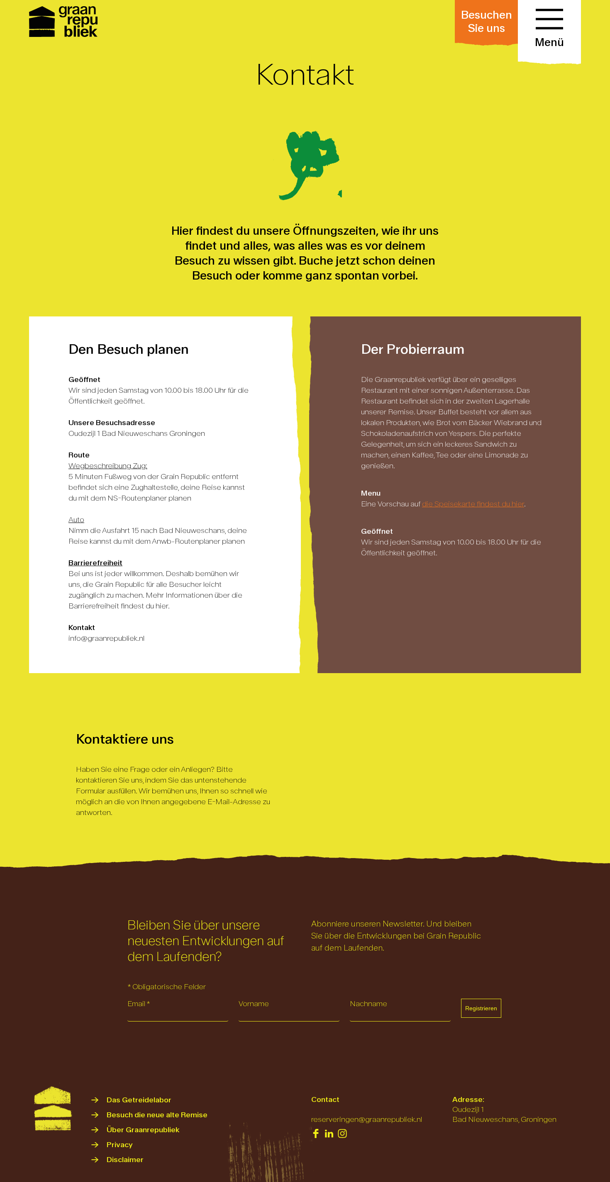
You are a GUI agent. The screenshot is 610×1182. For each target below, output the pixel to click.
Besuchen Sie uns (486, 21)
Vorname (254, 1004)
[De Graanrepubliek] (64, 21)
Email (138, 1004)
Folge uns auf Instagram (342, 1133)
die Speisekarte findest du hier (473, 504)
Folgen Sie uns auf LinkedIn (329, 1133)
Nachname (368, 1004)
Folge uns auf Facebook (315, 1133)
